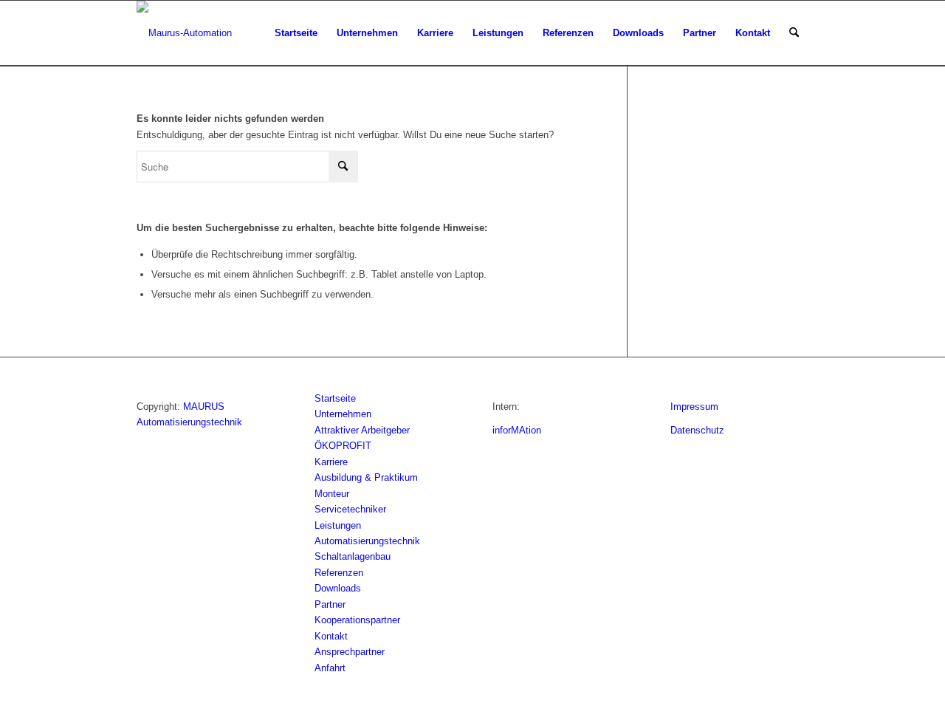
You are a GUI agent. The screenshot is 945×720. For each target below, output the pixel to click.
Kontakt (331, 636)
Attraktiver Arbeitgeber (362, 430)
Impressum (694, 406)
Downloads (338, 588)
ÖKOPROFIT (343, 445)
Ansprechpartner (350, 651)
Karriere (331, 461)
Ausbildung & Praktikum (366, 477)
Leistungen (338, 525)
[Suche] (794, 33)
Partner (330, 604)
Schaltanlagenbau (353, 556)
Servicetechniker (350, 509)
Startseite (335, 398)
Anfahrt (330, 667)
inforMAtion (516, 430)
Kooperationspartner (357, 619)
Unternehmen (343, 413)
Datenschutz (697, 430)
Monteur (332, 493)
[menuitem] (296, 33)
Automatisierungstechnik (367, 540)
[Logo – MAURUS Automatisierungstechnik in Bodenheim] (184, 33)
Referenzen (339, 572)
